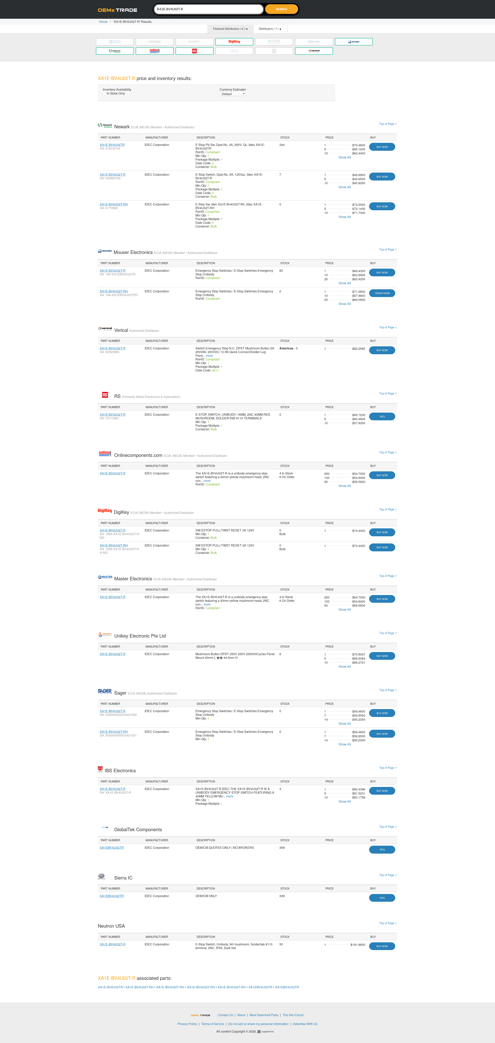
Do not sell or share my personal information (258, 1024)
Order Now (382, 293)
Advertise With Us (305, 1024)
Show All (345, 157)
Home (103, 21)
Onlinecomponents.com (170, 454)
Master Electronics (165, 578)
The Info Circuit (292, 1015)
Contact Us (225, 1015)
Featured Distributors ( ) (229, 29)
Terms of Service (212, 1024)
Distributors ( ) (269, 29)
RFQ (382, 416)
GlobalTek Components (138, 829)
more (209, 355)
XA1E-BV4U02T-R (112, 174)
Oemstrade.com (119, 10)
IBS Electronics (121, 770)
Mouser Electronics (165, 252)
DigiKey (154, 511)
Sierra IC (124, 877)
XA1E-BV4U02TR (112, 144)
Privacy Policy (187, 1024)
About (241, 1015)
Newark (154, 126)
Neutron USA (112, 925)
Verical (136, 329)
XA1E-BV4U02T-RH (114, 204)
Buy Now (382, 146)
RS (147, 396)
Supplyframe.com (268, 1032)
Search (281, 9)
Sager (145, 692)
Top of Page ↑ (388, 124)
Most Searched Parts (264, 1015)
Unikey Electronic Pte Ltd (140, 635)
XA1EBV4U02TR (112, 847)
